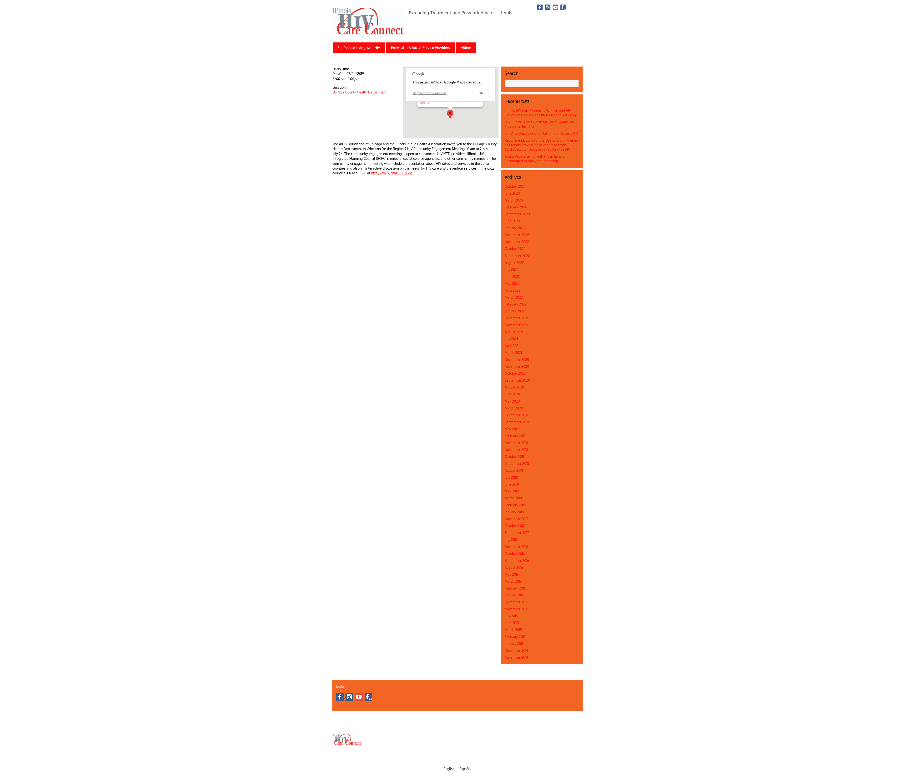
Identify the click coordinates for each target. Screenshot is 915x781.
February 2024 (516, 207)
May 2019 (512, 429)
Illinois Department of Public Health (387, 726)
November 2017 (516, 519)
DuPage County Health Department (359, 92)
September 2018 (517, 463)
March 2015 (513, 630)
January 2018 (514, 512)
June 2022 (512, 276)
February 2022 (516, 304)
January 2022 (515, 311)
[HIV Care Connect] (368, 33)
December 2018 (516, 443)
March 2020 (514, 408)
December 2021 (516, 318)
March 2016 (513, 581)
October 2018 (515, 457)
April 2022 (512, 290)
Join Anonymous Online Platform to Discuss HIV (541, 133)
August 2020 (514, 387)
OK (481, 93)
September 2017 (517, 533)
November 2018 (516, 450)
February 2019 (515, 436)
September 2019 (517, 422)
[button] (450, 114)
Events (424, 102)
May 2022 (512, 283)
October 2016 (515, 554)
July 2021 (511, 339)
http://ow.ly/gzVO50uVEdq (391, 173)
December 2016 (516, 547)
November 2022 (517, 242)
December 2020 (517, 359)
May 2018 (512, 491)
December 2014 (516, 650)
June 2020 (512, 394)
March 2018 (513, 498)
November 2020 (517, 366)
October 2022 (515, 249)
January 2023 (515, 228)
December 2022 (517, 235)
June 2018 (512, 484)
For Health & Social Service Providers (420, 48)
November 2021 (516, 325)
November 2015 (516, 609)
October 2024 (515, 186)
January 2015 (514, 643)
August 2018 (514, 470)
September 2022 (517, 256)
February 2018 (515, 505)
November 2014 (516, 657)
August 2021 (514, 332)
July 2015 (511, 616)
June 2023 (512, 221)
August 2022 (514, 263)
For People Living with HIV (359, 48)
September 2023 (517, 214)
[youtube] (555, 8)
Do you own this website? (430, 93)
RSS (576, 7)
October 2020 (515, 373)
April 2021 (512, 346)
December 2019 (516, 415)
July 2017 (511, 540)
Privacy (480, 726)
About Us (338, 726)
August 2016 (514, 567)
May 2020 (512, 401)
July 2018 (511, 477)
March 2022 (514, 297)
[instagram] (547, 8)
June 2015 (512, 623)
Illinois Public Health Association (434, 726)
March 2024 (514, 200)
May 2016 (512, 574)
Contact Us (354, 726)
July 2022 (512, 270)
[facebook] (540, 8)
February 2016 (515, 588)
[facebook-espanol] (563, 8)
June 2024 (512, 193)
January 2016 (514, 595)
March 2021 (513, 353)
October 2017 (514, 526)
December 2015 (516, 602)
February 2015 (515, 637)
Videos (466, 48)
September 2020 (517, 380)
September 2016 (517, 561)
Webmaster (465, 726)
